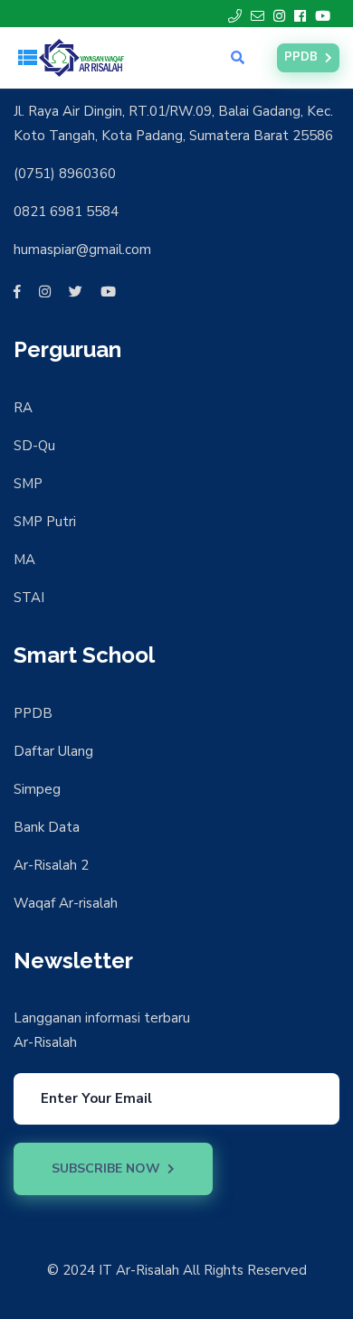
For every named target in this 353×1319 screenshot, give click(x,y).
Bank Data (47, 827)
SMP (28, 484)
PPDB (301, 57)
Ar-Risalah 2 (51, 865)
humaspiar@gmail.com (82, 249)
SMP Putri (45, 522)
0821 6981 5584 (66, 212)
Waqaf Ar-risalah (66, 903)
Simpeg (37, 789)
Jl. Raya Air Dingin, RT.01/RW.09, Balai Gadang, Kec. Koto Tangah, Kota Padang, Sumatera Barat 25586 (173, 123)
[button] (27, 57)
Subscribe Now (106, 1168)
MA (24, 560)
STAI (29, 598)
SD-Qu (34, 446)
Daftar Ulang (53, 751)
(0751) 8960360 (65, 174)
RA (23, 408)
